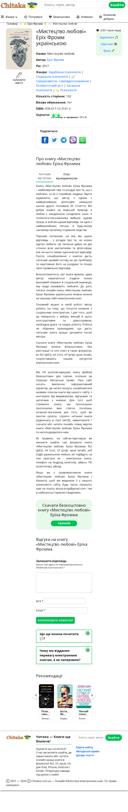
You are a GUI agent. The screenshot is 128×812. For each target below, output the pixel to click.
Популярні (35, 17)
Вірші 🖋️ (109, 51)
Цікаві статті (85, 755)
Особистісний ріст (49, 86)
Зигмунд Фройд (45, 718)
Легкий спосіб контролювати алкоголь (83, 713)
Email (40, 610)
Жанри (10, 17)
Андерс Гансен (64, 718)
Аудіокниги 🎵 (109, 37)
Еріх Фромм (55, 60)
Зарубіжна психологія (64, 72)
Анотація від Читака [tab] (44, 176)
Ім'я (39, 601)
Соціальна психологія (52, 77)
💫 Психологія (66, 90)
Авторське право (88, 751)
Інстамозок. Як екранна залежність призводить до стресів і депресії (64, 713)
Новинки (86, 17)
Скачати (64, 523)
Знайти (117, 5)
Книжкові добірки (110, 17)
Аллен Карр (83, 718)
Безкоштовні (61, 17)
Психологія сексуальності (45, 713)
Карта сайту (84, 747)
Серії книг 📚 (109, 44)
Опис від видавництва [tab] (66, 176)
